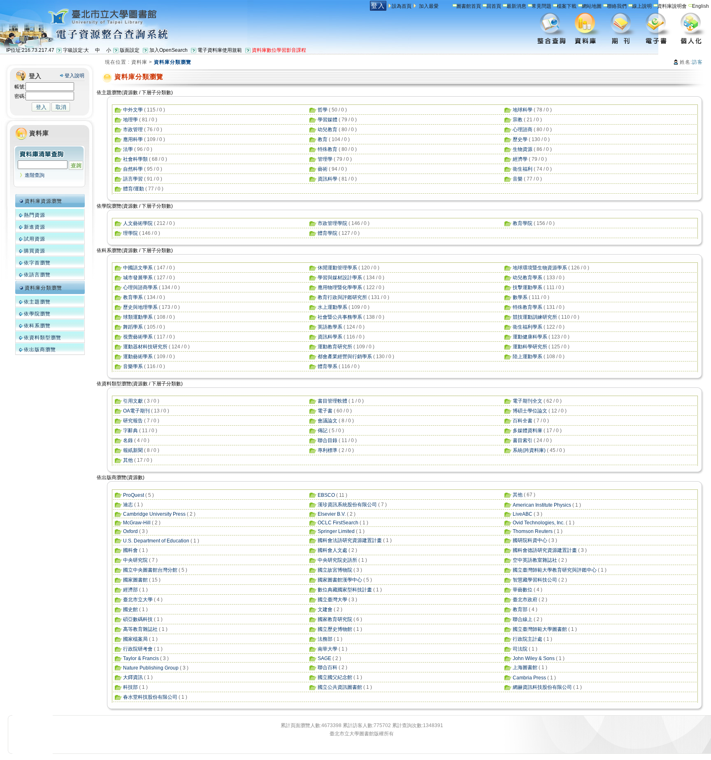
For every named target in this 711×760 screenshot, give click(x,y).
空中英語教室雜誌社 (535, 560)
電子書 (325, 411)
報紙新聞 (133, 450)
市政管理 (133, 129)
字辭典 (130, 430)
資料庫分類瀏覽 (43, 288)
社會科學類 (135, 159)
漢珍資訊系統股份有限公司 (347, 504)
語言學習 (133, 179)
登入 (378, 5)
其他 (128, 460)
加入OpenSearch (168, 50)
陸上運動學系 (527, 356)
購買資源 (34, 251)
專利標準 (327, 450)
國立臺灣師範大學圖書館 (540, 629)
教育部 (520, 609)
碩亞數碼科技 (138, 619)
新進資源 (34, 227)
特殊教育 (327, 149)
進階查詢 (34, 175)
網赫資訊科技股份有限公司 (542, 687)
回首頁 (493, 6)
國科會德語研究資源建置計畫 (545, 550)
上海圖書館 (525, 667)
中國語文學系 (138, 268)
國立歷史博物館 (335, 629)
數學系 (520, 297)
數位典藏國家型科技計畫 (345, 590)
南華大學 (327, 649)
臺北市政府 (525, 599)
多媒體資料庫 (527, 430)
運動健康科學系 (530, 337)
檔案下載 (566, 6)
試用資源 (34, 239)
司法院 (520, 649)
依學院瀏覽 (37, 314)
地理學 (130, 120)
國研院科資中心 (530, 540)
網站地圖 (592, 6)
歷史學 (520, 139)
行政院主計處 (527, 639)
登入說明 (74, 76)
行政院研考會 (138, 649)
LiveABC (522, 514)
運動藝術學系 (138, 356)
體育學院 (327, 233)
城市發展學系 (138, 277)
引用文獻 (133, 401)
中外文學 (133, 110)
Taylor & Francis (141, 658)
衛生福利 (522, 169)
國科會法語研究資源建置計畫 (350, 540)
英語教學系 (330, 327)
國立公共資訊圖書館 (340, 687)
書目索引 (522, 440)
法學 (128, 149)
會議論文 (327, 421)
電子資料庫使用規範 (220, 50)
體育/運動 (133, 189)
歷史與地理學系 (140, 307)
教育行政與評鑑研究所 (342, 297)
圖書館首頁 (468, 6)
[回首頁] (83, 16)
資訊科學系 (330, 337)
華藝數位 (522, 590)
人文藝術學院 (138, 223)
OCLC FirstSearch (338, 523)
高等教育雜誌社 (140, 629)
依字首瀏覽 (37, 263)
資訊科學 (327, 179)
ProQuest (133, 495)
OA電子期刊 (136, 411)
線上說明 (642, 6)
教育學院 (522, 223)
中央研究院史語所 (337, 560)
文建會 (325, 609)
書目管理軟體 (332, 401)
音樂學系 (133, 366)
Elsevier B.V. (332, 514)
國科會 (130, 550)
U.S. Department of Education (156, 541)
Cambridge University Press (154, 514)
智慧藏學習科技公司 (535, 580)
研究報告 (133, 421)
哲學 (323, 110)
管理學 (325, 159)
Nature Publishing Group (151, 668)
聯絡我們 (617, 6)
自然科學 (133, 169)
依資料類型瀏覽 (42, 338)
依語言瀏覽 (37, 275)
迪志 (128, 504)
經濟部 (130, 590)
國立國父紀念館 (335, 677)
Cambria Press (529, 678)
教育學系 (133, 297)
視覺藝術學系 (138, 337)
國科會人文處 (332, 550)
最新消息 (516, 6)
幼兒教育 (327, 129)
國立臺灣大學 (332, 599)
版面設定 (129, 50)
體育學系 (327, 366)
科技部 (130, 687)
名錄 (128, 440)
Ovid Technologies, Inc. (539, 523)
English (700, 6)
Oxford (130, 531)
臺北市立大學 (138, 599)
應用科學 (133, 139)
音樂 (518, 179)
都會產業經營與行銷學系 (345, 356)
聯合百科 (327, 667)
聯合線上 (522, 619)
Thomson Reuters (533, 531)
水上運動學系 (332, 307)
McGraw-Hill (137, 523)
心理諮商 (522, 129)
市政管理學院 (332, 223)
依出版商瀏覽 (40, 349)
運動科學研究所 (530, 347)
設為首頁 (401, 6)
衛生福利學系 (527, 327)
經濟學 (520, 159)
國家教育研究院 (335, 619)
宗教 (518, 120)
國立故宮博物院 (335, 570)
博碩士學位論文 (530, 411)
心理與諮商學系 (140, 287)
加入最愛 (429, 6)
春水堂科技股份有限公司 (150, 697)
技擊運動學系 (527, 287)
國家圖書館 (135, 580)
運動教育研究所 (335, 347)
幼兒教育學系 (527, 277)
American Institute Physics (542, 505)
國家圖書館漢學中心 (340, 580)
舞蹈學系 (133, 327)
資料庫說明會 (672, 6)
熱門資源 (34, 215)
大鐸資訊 (133, 677)
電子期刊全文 (527, 401)
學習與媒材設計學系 (340, 277)
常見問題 (541, 6)
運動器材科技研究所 (145, 347)
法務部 (325, 639)
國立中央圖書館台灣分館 (150, 570)
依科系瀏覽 (37, 326)
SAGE (324, 658)
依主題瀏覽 (37, 302)
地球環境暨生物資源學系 (540, 268)
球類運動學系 (138, 317)
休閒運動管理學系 (337, 268)
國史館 (130, 609)
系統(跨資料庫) (529, 450)
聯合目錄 (327, 440)
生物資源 (522, 149)
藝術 (323, 169)
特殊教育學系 (527, 307)
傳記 (323, 430)
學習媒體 (327, 120)
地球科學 (522, 110)
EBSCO (326, 495)
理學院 (130, 233)
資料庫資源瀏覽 (43, 201)
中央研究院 (135, 560)
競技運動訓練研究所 (535, 317)
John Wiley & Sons (534, 658)
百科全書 (522, 421)
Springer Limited (336, 531)
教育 (323, 139)
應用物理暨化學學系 (340, 287)
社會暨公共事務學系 (340, 317)
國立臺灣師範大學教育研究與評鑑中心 (555, 570)
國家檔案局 (135, 639)
